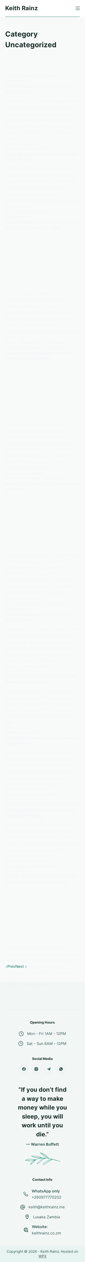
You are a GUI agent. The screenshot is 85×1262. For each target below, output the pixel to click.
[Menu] (78, 8)
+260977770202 (46, 1197)
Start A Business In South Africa (31, 76)
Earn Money (14, 149)
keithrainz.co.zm (46, 1233)
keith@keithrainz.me (47, 1207)
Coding (11, 732)
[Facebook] (23, 1069)
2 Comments (59, 343)
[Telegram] (48, 1069)
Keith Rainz (21, 8)
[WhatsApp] (61, 1069)
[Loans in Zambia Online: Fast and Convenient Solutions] (42, 393)
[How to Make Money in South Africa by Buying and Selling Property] (42, 916)
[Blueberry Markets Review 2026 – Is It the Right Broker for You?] (42, 262)
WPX (42, 1256)
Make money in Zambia (22, 347)
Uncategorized (17, 81)
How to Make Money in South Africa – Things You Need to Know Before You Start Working (41, 810)
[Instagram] (36, 1069)
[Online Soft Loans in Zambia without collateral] (42, 524)
